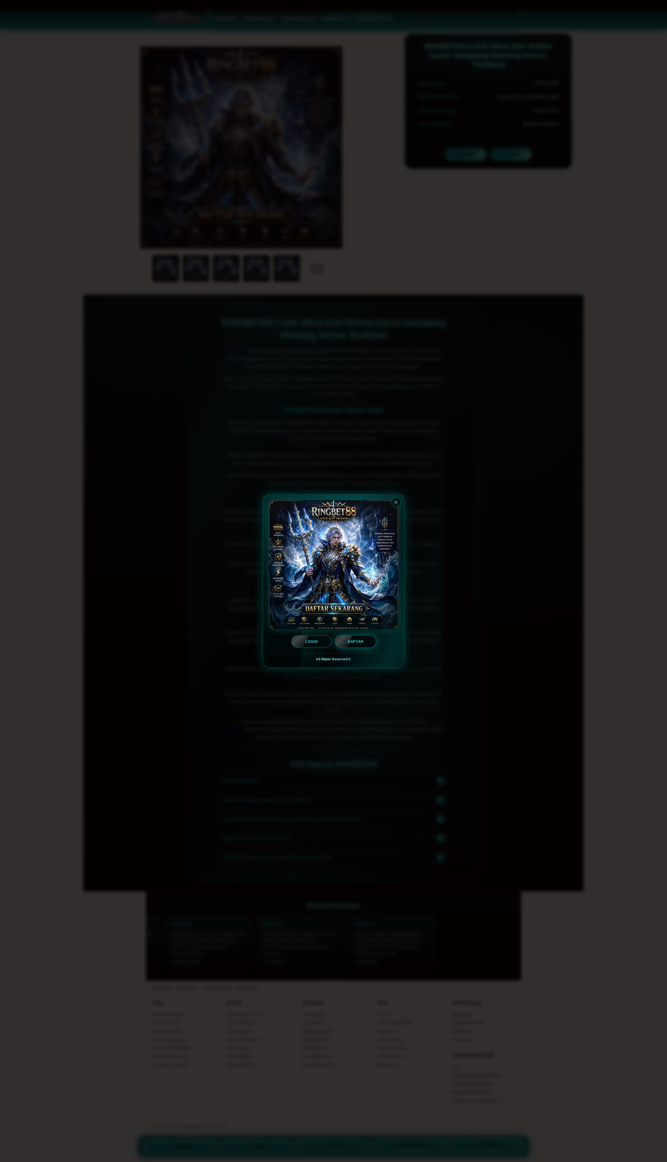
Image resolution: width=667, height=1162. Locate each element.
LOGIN (311, 641)
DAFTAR (355, 641)
